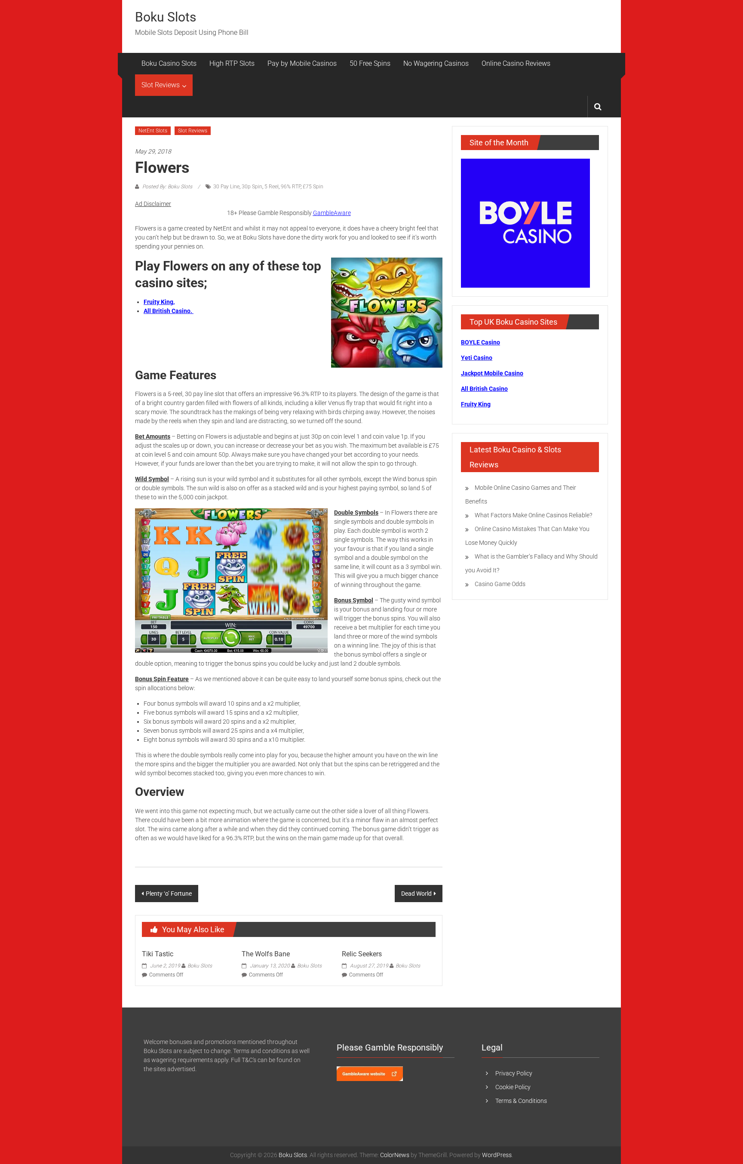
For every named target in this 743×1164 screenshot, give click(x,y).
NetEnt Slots (152, 131)
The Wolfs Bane (266, 954)
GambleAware (332, 212)
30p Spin (252, 187)
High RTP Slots (232, 63)
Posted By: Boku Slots (167, 187)
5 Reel (271, 187)
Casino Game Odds (500, 583)
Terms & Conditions (521, 1100)
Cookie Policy (513, 1087)
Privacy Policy (513, 1073)
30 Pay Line (226, 187)
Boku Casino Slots (168, 63)
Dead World (416, 893)
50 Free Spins (370, 63)
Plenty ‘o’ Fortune (169, 893)
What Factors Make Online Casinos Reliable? (533, 515)
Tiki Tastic (157, 954)
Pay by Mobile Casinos (302, 63)
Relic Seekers (362, 954)
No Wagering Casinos (436, 63)
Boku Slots (165, 17)
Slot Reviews (160, 85)
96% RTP (291, 187)
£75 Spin (313, 187)
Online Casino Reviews (516, 63)
